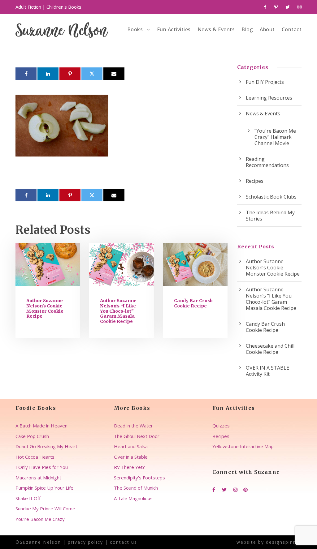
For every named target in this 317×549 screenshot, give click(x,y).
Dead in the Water (133, 425)
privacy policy (85, 542)
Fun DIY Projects (265, 82)
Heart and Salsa (131, 446)
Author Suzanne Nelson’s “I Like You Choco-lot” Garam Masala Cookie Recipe (118, 311)
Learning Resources (269, 97)
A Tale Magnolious (133, 498)
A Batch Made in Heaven (41, 425)
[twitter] (287, 7)
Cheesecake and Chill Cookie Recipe (270, 348)
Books (135, 29)
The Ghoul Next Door (136, 436)
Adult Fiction (28, 7)
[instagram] (299, 7)
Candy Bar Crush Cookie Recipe (193, 303)
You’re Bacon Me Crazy (40, 519)
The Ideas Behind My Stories (270, 215)
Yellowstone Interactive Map (243, 446)
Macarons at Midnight (38, 477)
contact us (123, 542)
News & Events (216, 29)
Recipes (254, 181)
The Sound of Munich (136, 488)
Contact (292, 29)
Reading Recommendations (267, 162)
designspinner (284, 542)
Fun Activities (174, 29)
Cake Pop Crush (32, 436)
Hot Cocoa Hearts (34, 457)
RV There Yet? (129, 467)
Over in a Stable (131, 457)
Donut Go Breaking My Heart (46, 446)
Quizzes (221, 425)
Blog (247, 29)
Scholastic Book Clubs (271, 196)
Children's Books (63, 7)
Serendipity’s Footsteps (139, 477)
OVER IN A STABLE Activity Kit (267, 370)
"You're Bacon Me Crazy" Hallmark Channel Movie (275, 137)
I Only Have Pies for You (41, 467)
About (267, 29)
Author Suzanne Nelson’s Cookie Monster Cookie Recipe (44, 308)
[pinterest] (276, 7)
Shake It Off (28, 498)
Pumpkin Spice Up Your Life (44, 488)
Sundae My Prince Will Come (45, 508)
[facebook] (265, 7)
